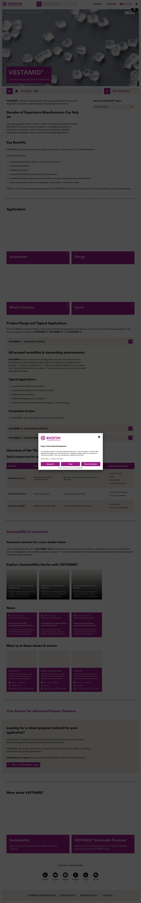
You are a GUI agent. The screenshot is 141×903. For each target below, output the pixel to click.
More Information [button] (91, 464)
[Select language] (99, 437)
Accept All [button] (50, 464)
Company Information (56, 459)
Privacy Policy (45, 459)
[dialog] (70, 451)
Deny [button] (70, 464)
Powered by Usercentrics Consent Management (70, 468)
